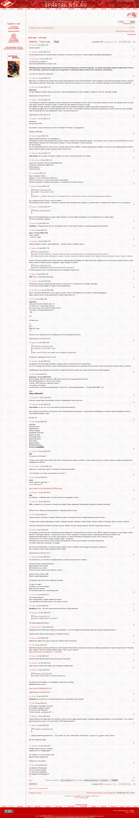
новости (4, 8)
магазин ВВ (71, 8)
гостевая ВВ (83, 8)
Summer (34, 186)
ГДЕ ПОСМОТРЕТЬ (13, 31)
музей (128, 8)
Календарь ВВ (131, 34)
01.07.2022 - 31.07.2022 (37, 38)
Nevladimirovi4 (36, 290)
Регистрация (125, 31)
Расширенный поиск (129, 23)
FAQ (118, 31)
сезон (11, 8)
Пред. (31, 780)
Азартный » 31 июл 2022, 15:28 (43, 346)
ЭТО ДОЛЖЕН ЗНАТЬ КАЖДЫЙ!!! (14, 27)
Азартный (34, 52)
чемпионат (20, 8)
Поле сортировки (78, 780)
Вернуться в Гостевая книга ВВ (38, 788)
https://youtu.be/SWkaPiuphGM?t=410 (40, 688)
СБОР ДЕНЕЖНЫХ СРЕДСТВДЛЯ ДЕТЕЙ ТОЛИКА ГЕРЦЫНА (13, 48)
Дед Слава (35, 87)
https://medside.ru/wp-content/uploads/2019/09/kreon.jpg (45, 488)
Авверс (34, 725)
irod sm (34, 594)
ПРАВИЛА (14, 36)
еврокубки (38, 8)
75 (134, 42)
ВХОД (13, 34)
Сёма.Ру (132, 812)
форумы (94, 8)
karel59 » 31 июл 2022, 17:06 (42, 190)
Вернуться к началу (133, 49)
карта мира (58, 8)
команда (47, 8)
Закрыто (30, 41)
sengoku (34, 248)
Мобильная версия (130, 27)
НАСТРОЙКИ (14, 39)
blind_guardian (36, 627)
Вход (132, 31)
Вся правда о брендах (82, 804)
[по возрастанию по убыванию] (108, 780)
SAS (33, 230)
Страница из (109, 42)
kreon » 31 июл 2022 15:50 (42, 616)
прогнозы (103, 8)
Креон (33, 274)
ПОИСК (13, 37)
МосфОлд (34, 492)
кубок (29, 8)
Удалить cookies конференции (107, 793)
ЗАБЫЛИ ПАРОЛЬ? (13, 42)
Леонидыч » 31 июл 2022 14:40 (43, 729)
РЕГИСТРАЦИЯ (13, 40)
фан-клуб (113, 8)
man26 (34, 45)
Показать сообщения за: (53, 780)
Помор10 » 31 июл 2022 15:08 (43, 673)
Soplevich (34, 118)
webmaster (131, 810)
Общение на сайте (36, 28)
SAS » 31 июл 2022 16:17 (41, 251)
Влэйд (33, 136)
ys (32, 173)
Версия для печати (133, 27)
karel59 (34, 223)
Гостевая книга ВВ (47, 28)
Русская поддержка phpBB (82, 797)
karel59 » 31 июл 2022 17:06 (42, 210)
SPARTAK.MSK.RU (47, 816)
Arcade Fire (35, 397)
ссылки (135, 8)
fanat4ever (35, 100)
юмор (121, 8)
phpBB (78, 796)
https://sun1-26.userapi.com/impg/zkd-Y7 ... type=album (45, 652)
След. (132, 780)
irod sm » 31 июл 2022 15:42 (42, 265)
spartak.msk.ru (93, 816)
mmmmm (34, 670)
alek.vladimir (35, 59)
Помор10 (34, 716)
